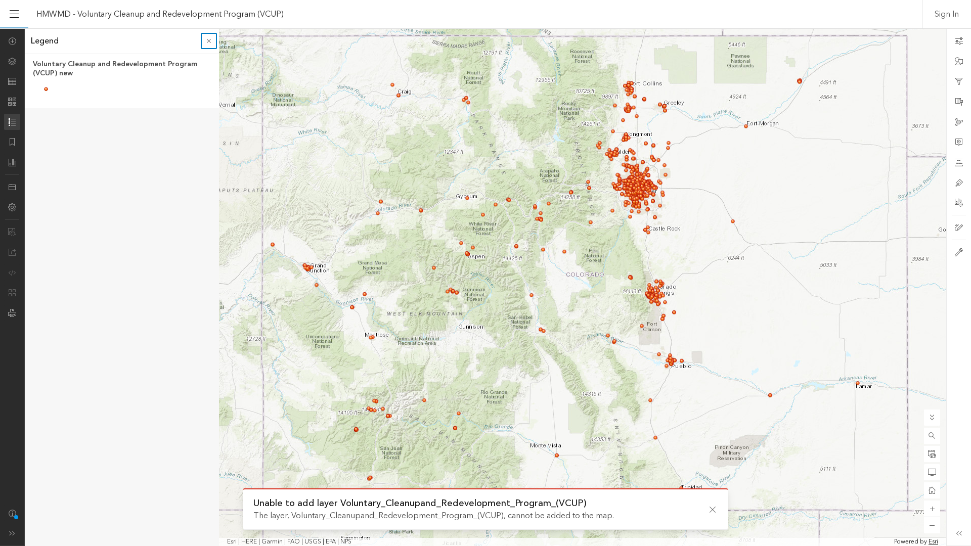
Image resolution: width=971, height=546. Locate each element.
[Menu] (14, 14)
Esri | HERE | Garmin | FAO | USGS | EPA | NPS (289, 542)
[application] (485, 287)
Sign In (947, 14)
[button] (932, 436)
